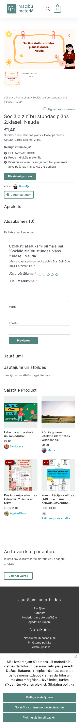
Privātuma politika (39, 642)
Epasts (13, 323)
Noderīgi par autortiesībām (39, 617)
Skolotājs (23, 186)
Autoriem (39, 612)
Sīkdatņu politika (39, 647)
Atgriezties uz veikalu (61, 109)
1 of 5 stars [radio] (40, 274)
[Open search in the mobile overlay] (48, 9)
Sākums (9, 97)
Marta (51, 450)
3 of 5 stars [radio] (48, 274)
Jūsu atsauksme (23, 281)
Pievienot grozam (20, 176)
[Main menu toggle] (69, 9)
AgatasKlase (18, 513)
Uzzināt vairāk (18, 575)
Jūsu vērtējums (23, 274)
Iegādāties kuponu (39, 622)
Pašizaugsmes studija (56, 518)
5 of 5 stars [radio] (56, 274)
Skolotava (16, 446)
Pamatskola (23, 97)
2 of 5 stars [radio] (44, 274)
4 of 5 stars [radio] (52, 274)
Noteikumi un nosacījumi (40, 637)
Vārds (12, 306)
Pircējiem (40, 608)
